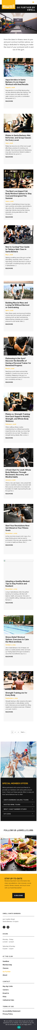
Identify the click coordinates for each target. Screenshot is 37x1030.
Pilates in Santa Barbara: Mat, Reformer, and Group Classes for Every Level (18, 137)
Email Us (6, 993)
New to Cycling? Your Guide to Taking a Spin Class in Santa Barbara (17, 249)
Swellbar (6, 961)
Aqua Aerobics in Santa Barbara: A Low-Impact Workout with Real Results (16, 82)
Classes (5, 968)
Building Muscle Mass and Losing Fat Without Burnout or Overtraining (17, 305)
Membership (7, 965)
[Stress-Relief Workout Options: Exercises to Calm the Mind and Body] (18, 624)
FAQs (4, 996)
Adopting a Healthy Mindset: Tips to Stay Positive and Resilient (17, 583)
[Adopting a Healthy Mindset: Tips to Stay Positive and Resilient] (18, 569)
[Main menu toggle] (33, 2)
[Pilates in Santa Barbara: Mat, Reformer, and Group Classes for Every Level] (18, 123)
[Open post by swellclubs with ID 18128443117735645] (18, 853)
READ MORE (9, 101)
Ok (19, 1027)
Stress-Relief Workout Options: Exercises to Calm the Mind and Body (17, 639)
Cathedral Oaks (8, 1000)
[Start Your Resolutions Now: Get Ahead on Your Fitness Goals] (18, 513)
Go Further (7, 971)
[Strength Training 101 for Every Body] (18, 680)
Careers (6, 990)
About (5, 975)
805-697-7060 (8, 986)
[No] (35, 1024)
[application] (18, 23)
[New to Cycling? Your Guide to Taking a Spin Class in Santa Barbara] (18, 234)
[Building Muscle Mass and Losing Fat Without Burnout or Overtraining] (18, 290)
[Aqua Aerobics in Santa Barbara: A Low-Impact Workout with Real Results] (18, 67)
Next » (23, 732)
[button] (18, 800)
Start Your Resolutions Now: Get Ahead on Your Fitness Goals (17, 528)
